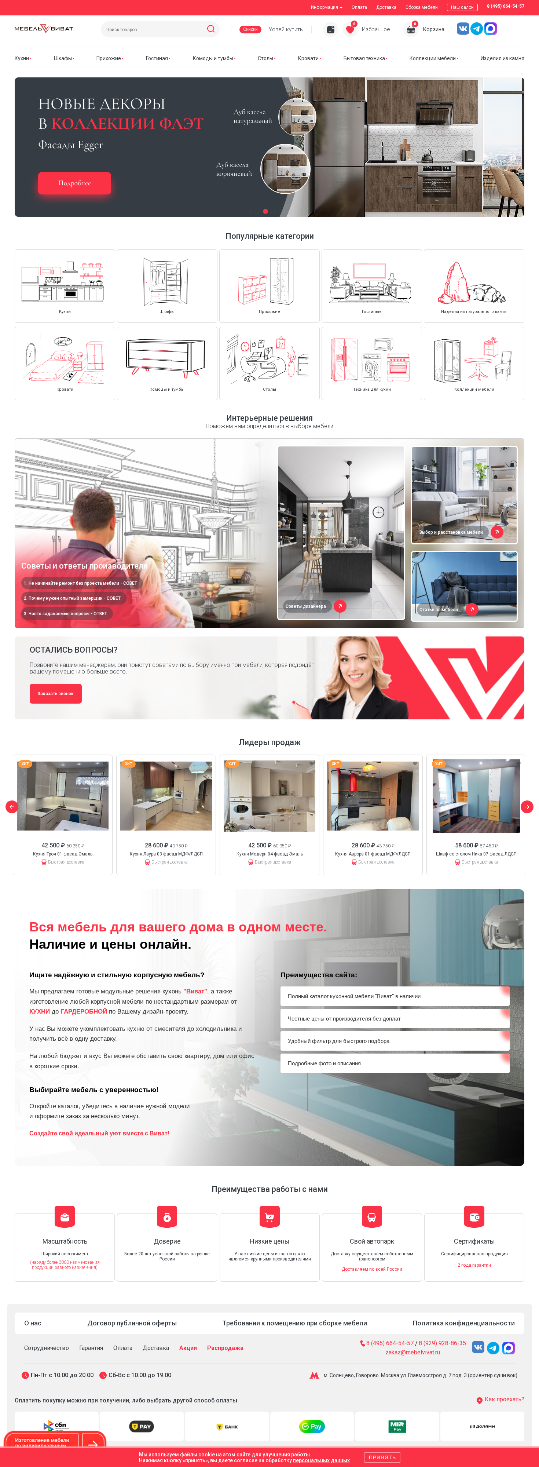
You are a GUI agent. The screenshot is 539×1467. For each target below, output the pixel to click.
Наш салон (462, 7)
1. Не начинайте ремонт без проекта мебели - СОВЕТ (80, 583)
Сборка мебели (422, 7)
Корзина (433, 29)
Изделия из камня (502, 58)
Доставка (386, 7)
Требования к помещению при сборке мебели (294, 1323)
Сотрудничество (46, 1347)
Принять (382, 1457)
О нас (32, 1323)
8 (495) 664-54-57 (505, 6)
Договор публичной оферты (132, 1323)
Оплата (359, 7)
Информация (324, 7)
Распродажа (225, 1347)
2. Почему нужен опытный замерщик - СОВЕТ (72, 598)
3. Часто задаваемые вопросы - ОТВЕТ (65, 613)
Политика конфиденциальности (464, 1323)
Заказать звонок (56, 693)
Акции (188, 1347)
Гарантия (91, 1347)
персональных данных (321, 1460)
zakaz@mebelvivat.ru (412, 1352)
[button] (249, 211)
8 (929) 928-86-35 (442, 1343)
